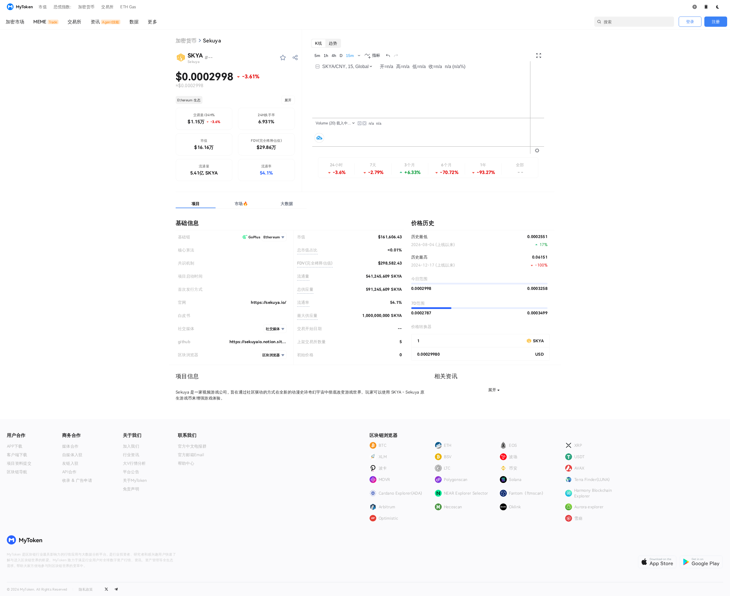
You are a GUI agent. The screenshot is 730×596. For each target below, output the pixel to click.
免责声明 (131, 489)
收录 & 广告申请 (77, 480)
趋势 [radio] (333, 43)
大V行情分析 (134, 463)
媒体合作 (70, 446)
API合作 (69, 472)
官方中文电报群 (192, 446)
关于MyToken (135, 480)
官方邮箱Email (191, 455)
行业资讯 (131, 455)
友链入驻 (70, 463)
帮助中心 (186, 463)
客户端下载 (17, 455)
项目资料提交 (19, 463)
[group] (326, 43)
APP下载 (15, 446)
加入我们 (131, 446)
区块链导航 (17, 472)
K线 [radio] (318, 43)
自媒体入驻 (72, 455)
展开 (288, 100)
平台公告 (131, 472)
